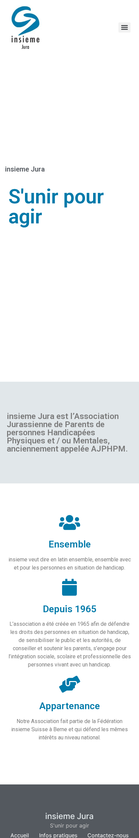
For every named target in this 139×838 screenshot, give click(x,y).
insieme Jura (69, 816)
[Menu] (124, 27)
